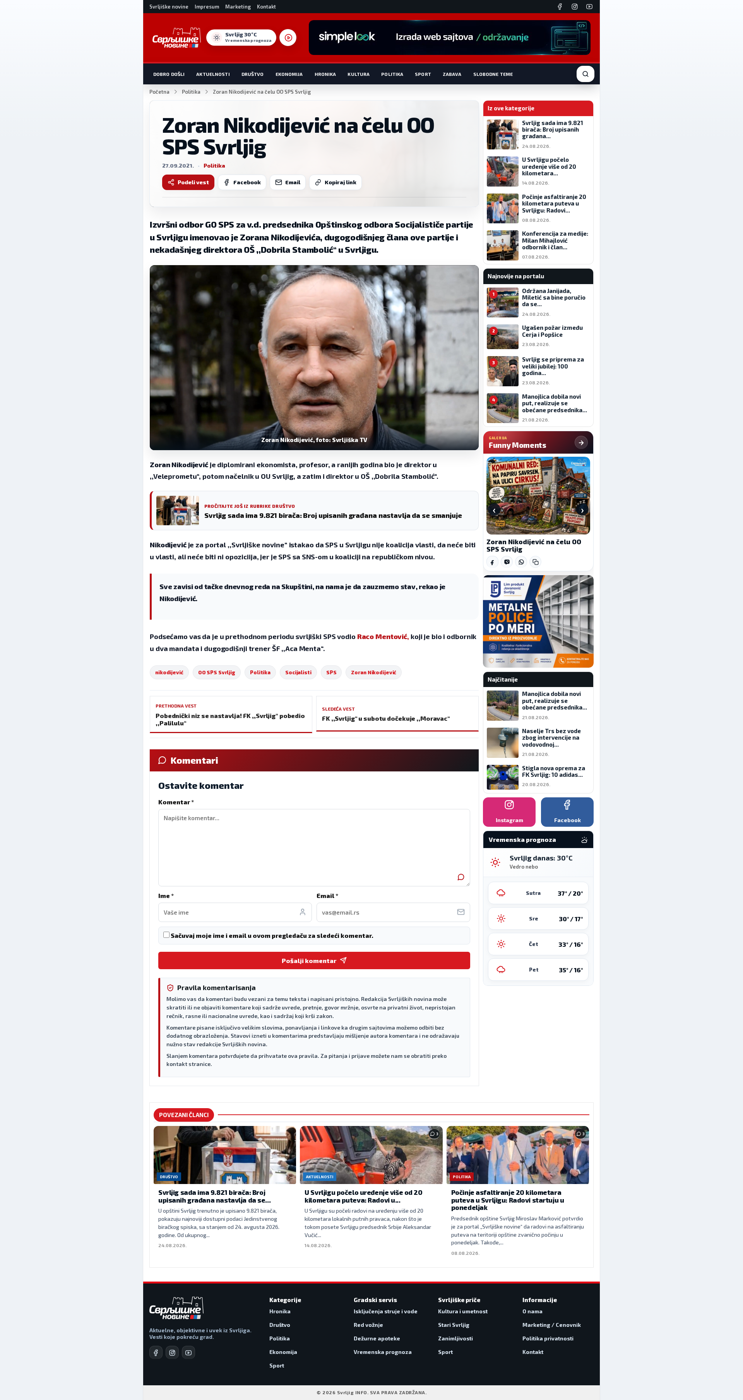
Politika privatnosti (548, 1338)
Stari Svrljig (453, 1324)
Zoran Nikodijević (373, 672)
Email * (327, 895)
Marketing (238, 6)
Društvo (252, 74)
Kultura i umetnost (463, 1311)
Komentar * (176, 801)
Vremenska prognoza (383, 1352)
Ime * (166, 895)
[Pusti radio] (287, 37)
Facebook (247, 182)
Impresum (207, 6)
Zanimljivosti (455, 1338)
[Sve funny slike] (581, 442)
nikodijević (169, 672)
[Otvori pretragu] (585, 74)
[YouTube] (589, 6)
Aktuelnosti (212, 74)
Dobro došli (169, 74)
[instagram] (172, 1352)
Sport (423, 74)
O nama (532, 1311)
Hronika (325, 74)
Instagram (509, 820)
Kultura (359, 74)
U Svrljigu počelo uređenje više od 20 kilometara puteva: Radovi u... (363, 1196)
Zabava (452, 74)
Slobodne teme (493, 74)
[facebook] (156, 1352)
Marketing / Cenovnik (551, 1324)
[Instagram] (574, 6)
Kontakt (266, 6)
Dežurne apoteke (377, 1338)
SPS (331, 672)
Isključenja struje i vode (386, 1311)
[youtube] (188, 1352)
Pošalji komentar (309, 960)
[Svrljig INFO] (176, 37)
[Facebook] (560, 6)
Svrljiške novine (168, 6)
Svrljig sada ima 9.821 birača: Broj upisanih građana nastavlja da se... (214, 1196)
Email (292, 182)
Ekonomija (289, 74)
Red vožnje (368, 1324)
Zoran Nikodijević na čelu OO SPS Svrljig (533, 545)
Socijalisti (298, 672)
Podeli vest (193, 182)
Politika (392, 74)
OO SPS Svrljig (216, 672)
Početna (159, 92)
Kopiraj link (340, 182)
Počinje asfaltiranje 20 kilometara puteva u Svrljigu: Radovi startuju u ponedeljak (507, 1199)
